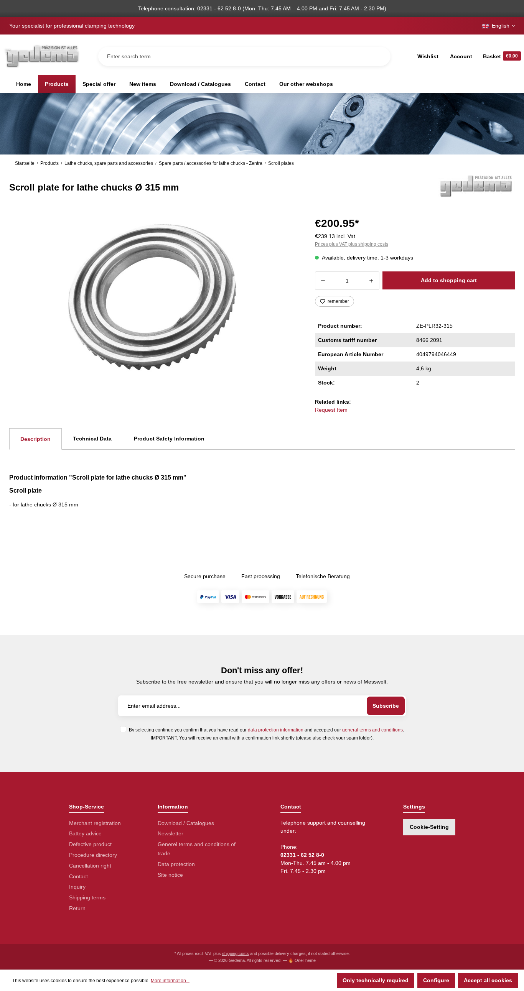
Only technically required (376, 980)
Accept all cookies (488, 980)
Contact (78, 876)
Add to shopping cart (449, 280)
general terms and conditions (372, 729)
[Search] (378, 56)
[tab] (35, 439)
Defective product (90, 844)
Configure (436, 980)
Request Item (331, 410)
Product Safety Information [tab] (169, 439)
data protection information (275, 729)
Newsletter (170, 833)
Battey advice (85, 833)
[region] (153, 296)
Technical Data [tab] (92, 439)
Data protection (176, 864)
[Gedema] (476, 185)
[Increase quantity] (371, 280)
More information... (170, 980)
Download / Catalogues (186, 823)
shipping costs (235, 953)
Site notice (170, 875)
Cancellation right (90, 866)
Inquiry (77, 887)
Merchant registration (95, 823)
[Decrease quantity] (323, 280)
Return (77, 908)
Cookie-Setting (429, 827)
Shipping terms (87, 897)
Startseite (25, 163)
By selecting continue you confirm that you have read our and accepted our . (266, 729)
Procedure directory (93, 855)
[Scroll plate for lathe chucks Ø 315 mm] (153, 296)
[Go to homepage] (41, 56)
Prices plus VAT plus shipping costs (351, 244)
